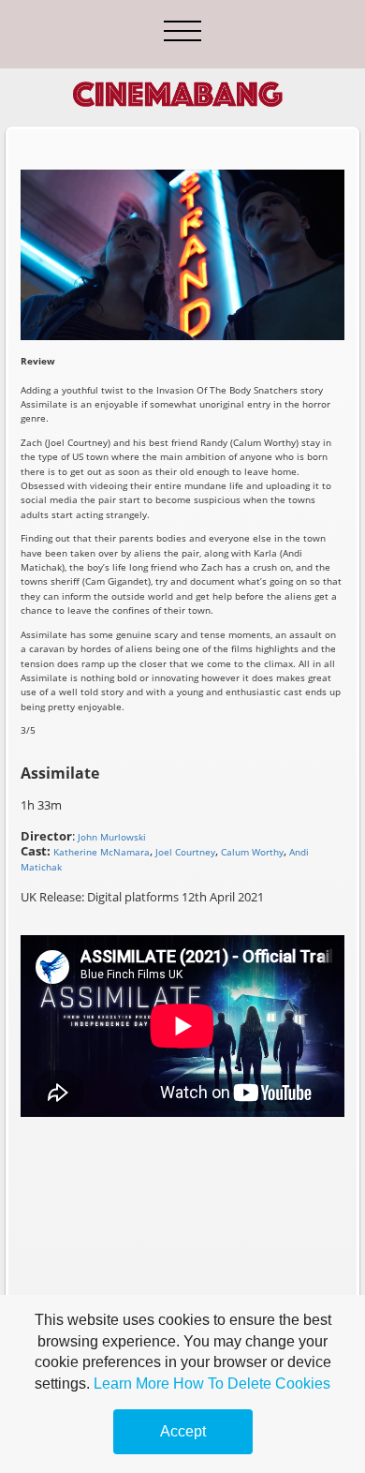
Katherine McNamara (101, 851)
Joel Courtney (185, 851)
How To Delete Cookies (251, 1383)
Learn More (131, 1383)
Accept (183, 1431)
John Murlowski (112, 836)
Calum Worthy (252, 851)
